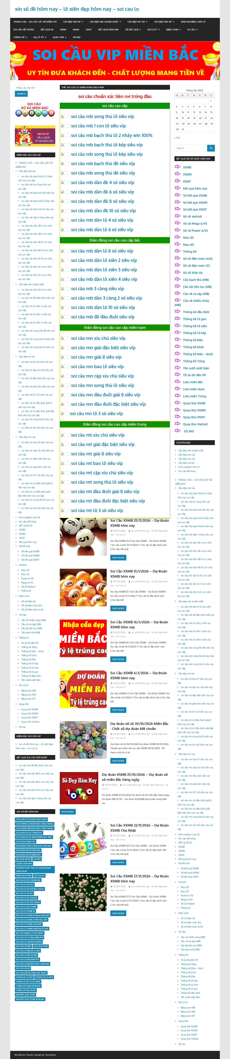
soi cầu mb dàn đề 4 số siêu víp (102, 182)
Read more (118, 557)
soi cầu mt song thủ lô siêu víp (102, 482)
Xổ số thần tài (28, 601)
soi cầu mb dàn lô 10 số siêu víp (103, 307)
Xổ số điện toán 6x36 (197, 258)
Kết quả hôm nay (108, 29)
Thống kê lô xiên (30, 667)
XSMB (187, 167)
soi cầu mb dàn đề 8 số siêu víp (102, 201)
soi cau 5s (39, 875)
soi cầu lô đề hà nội (26, 955)
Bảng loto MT (28, 698)
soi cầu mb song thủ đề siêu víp (103, 173)
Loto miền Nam (194, 389)
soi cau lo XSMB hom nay (29, 924)
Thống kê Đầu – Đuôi (32, 651)
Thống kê (19, 37)
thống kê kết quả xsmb (28, 981)
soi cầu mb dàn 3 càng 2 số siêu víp (106, 298)
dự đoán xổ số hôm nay (28, 850)
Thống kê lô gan (29, 671)
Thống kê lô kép (29, 663)
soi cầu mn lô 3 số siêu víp (96, 413)
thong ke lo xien (44, 977)
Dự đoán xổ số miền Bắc (28, 855)
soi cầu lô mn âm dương (29, 942)
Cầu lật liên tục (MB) (31, 628)
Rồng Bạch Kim (23, 875)
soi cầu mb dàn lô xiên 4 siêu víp (104, 279)
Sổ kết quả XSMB (30, 551)
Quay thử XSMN (29, 713)
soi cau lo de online (26, 898)
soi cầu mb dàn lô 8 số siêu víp (102, 251)
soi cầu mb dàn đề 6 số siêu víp (102, 192)
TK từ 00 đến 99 (29, 643)
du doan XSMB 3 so (25, 841)
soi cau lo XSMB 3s (25, 911)
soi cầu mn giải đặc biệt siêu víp (103, 347)
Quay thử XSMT (29, 717)
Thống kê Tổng (29, 647)
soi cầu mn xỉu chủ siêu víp (98, 338)
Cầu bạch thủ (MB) (30, 632)
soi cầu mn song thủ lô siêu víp (102, 385)
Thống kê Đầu (28, 659)
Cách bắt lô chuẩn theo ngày (31, 819)
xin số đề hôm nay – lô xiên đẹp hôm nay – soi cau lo (77, 9)
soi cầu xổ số (23, 968)
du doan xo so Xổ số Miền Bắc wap (34, 837)
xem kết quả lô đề (25, 995)
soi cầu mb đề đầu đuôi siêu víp (103, 317)
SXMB (63, 29)
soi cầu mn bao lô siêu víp (97, 366)
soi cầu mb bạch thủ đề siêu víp (103, 163)
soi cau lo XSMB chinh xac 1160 (31, 920)
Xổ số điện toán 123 (31, 605)
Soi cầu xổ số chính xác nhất (31, 973)
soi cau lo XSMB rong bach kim (32, 929)
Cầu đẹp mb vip (72, 21)
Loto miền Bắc (193, 382)
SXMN (76, 29)
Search (21, 93)
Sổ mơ (76, 37)
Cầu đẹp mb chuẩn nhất (104, 21)
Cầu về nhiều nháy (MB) (33, 620)
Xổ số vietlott (192, 216)
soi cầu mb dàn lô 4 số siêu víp (102, 220)
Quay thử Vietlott (30, 721)
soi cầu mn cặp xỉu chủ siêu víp (102, 376)
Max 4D (25, 570)
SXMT (89, 29)
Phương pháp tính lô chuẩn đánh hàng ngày (33, 869)
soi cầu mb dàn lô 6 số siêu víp (102, 229)
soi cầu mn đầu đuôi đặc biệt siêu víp (108, 404)
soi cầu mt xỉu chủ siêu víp (98, 435)
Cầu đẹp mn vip (163, 21)
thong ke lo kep (24, 977)
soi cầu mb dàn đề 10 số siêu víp (103, 210)
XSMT (187, 181)
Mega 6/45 (27, 582)
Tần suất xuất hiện (31, 679)
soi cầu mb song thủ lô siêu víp (102, 116)
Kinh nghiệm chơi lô (193, 21)
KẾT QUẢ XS (47, 29)
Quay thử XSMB (29, 709)
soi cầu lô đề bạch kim (28, 951)
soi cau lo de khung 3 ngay (30, 889)
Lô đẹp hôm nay (24, 863)
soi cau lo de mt (24, 893)
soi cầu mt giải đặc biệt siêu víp (103, 444)
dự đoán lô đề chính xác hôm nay (33, 846)
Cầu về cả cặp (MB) (31, 624)
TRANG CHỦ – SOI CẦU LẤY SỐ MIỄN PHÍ (34, 21)
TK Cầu (191, 29)
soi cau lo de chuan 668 (28, 880)
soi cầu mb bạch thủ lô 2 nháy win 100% (111, 135)
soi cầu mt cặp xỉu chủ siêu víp (102, 472)
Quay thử (58, 37)
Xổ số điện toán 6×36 (32, 609)
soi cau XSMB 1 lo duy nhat (29, 933)
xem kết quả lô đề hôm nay (30, 999)
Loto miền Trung (194, 396)
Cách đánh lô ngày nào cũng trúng (34, 824)
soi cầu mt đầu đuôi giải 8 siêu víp (105, 491)
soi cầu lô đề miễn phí (27, 959)
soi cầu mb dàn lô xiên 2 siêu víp (104, 260)
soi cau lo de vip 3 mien (28, 902)
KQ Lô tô (38, 37)
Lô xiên (37, 859)
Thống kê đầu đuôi (31, 675)
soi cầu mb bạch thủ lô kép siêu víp (107, 144)
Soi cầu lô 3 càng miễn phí (29, 937)
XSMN (187, 174)
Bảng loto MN (28, 694)
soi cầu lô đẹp (23, 946)
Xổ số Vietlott (28, 586)
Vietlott (152, 29)
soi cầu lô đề (41, 946)
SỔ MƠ (188, 431)
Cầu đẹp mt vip (136, 21)
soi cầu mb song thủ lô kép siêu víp (107, 154)
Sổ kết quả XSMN (30, 555)
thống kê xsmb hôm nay (28, 986)
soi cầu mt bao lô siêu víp (97, 463)
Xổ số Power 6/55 (195, 230)
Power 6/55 (27, 578)
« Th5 (177, 137)
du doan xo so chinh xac (29, 833)
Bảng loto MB (28, 690)
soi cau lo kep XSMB (26, 906)
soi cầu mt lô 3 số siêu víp (97, 510)
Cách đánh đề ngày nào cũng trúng (34, 828)
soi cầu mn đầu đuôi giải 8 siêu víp (105, 394)
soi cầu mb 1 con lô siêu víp (98, 126)
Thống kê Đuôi (29, 655)
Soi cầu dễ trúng (23, 29)
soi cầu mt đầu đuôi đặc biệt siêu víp (108, 501)
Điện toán (172, 29)
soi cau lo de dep (25, 884)
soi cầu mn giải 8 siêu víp (96, 357)
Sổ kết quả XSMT (30, 559)
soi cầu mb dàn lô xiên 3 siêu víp (104, 269)
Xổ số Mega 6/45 (195, 223)
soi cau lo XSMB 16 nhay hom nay (32, 915)
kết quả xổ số (23, 859)
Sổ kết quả (131, 29)
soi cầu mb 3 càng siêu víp (97, 288)
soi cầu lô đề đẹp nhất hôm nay (32, 964)
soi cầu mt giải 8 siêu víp (96, 453)
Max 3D (25, 574)
